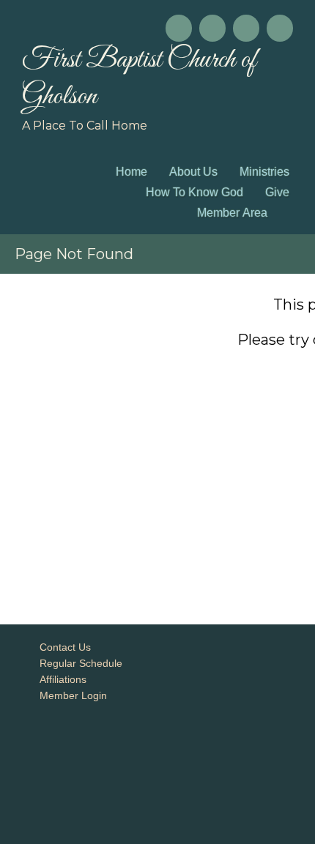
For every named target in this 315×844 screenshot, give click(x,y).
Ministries (264, 171)
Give (277, 192)
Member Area (232, 212)
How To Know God (194, 192)
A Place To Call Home (84, 125)
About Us (193, 171)
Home (131, 171)
